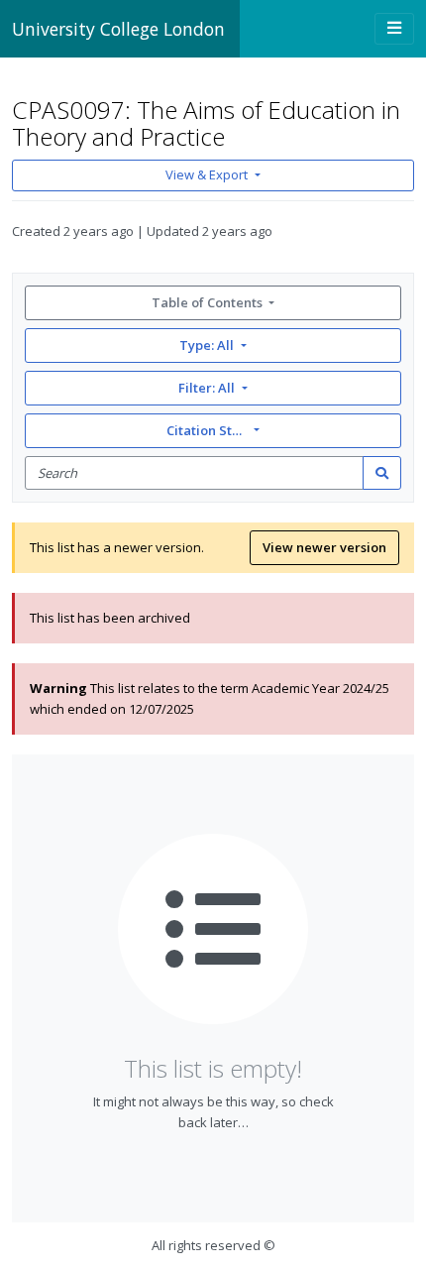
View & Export (206, 174)
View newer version (324, 547)
